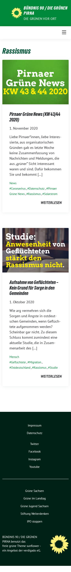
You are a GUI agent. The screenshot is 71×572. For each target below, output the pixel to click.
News (12, 183)
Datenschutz (37, 188)
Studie (54, 367)
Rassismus (34, 194)
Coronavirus (18, 188)
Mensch (14, 357)
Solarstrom (50, 194)
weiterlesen (51, 202)
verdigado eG (31, 550)
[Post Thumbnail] (35, 81)
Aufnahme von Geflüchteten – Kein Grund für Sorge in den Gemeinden (33, 288)
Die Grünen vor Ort (40, 18)
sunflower (33, 546)
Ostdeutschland (20, 367)
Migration (35, 362)
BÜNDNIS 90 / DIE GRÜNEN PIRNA (45, 10)
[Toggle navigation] (64, 32)
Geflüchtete (18, 362)
